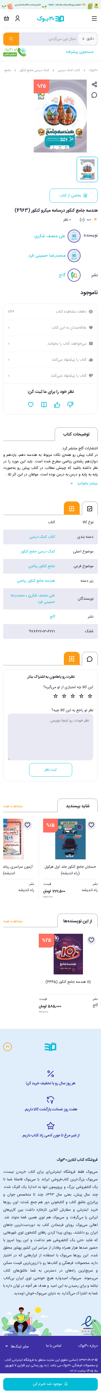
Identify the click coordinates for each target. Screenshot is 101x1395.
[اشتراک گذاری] (94, 85)
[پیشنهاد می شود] (57, 405)
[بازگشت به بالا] (7, 1047)
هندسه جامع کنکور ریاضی (36, 581)
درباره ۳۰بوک (88, 1346)
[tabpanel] (50, 577)
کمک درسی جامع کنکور (34, 70)
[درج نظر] (94, 95)
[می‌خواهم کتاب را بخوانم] (44, 405)
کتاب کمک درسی (69, 70)
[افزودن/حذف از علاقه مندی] (91, 825)
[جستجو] (11, 39)
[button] (10, 858)
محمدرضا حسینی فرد (46, 255)
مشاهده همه (13, 806)
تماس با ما (53, 1346)
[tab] (90, 508)
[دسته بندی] (94, 18)
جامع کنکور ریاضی (41, 566)
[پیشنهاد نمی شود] (70, 405)
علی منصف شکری (49, 236)
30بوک (93, 70)
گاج (62, 275)
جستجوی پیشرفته (79, 52)
